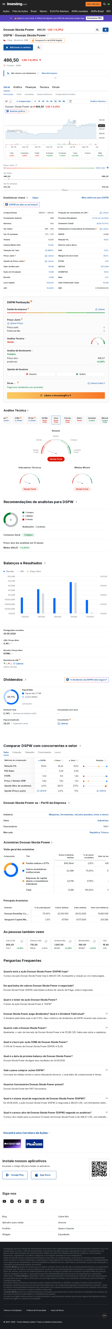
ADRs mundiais (80, 11)
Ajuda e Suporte (66, 1228)
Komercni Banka (61, 941)
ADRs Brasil (97, 11)
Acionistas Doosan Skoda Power (27, 842)
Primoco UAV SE (37, 941)
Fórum (56, 87)
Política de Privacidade (36, 1310)
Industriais (103, 820)
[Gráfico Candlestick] (6, 101)
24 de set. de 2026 (100, 218)
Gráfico (17, 87)
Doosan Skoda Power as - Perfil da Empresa (35, 803)
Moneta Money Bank (87, 941)
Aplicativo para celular (13, 1222)
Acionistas (29, 94)
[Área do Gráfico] (10, 101)
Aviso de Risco (57, 1310)
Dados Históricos (44, 94)
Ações (6, 11)
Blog (4, 1216)
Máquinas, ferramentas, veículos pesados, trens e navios (78, 814)
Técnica (44, 87)
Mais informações (49, 73)
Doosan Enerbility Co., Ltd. (18, 913)
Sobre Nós (63, 1216)
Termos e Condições (13, 1310)
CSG (105, 941)
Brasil (34, 11)
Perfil (19, 94)
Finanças (31, 87)
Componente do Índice (65, 94)
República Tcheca (99, 832)
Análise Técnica (15, 410)
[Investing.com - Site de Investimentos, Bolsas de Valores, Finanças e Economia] (17, 4)
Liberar (43, 790)
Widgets (6, 1234)
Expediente (63, 1234)
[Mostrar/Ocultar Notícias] (70, 101)
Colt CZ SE (10, 941)
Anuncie (62, 1222)
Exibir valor (100, 168)
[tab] (18, 420)
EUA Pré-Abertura (59, 11)
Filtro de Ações (20, 11)
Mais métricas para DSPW (95, 197)
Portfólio (6, 1228)
